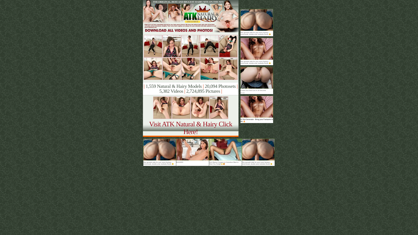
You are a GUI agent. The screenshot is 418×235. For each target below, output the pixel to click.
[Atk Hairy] (181, 32)
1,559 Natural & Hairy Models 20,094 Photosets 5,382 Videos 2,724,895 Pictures (191, 89)
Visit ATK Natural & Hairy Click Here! (190, 127)
